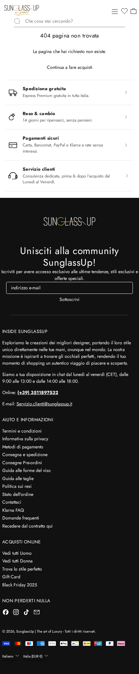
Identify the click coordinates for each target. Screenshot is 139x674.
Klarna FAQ (13, 510)
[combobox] (75, 21)
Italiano (8, 656)
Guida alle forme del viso (26, 470)
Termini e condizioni (22, 431)
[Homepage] (21, 10)
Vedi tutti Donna (17, 561)
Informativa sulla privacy (25, 438)
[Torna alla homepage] (69, 221)
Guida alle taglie (18, 478)
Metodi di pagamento (22, 447)
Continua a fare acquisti (69, 67)
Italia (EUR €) (33, 656)
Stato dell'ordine (17, 494)
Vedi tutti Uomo (17, 553)
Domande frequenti (20, 518)
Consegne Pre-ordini (22, 462)
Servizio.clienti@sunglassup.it (44, 404)
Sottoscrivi (69, 299)
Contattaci (11, 502)
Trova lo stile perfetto (22, 569)
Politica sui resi (17, 486)
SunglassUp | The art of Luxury (39, 631)
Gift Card (11, 576)
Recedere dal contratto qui (27, 526)
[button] (124, 11)
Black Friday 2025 (19, 585)
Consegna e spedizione (25, 454)
